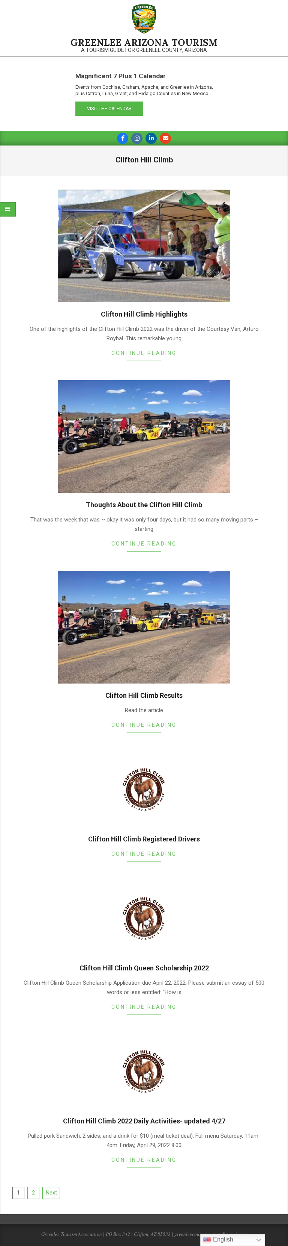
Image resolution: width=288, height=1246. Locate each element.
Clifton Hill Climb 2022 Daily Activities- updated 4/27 (144, 1121)
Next (51, 1192)
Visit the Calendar (109, 108)
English (222, 1239)
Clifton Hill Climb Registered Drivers (144, 839)
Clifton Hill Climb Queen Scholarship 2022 (144, 968)
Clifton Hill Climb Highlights (144, 314)
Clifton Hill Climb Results (144, 695)
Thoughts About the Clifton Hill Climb (144, 505)
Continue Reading (144, 353)
